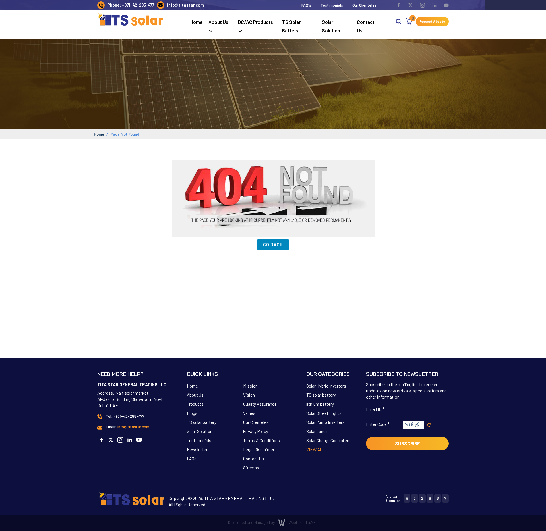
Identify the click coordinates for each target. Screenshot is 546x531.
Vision (249, 394)
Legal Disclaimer (258, 449)
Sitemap (251, 467)
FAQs (192, 458)
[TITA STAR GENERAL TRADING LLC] (130, 18)
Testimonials (331, 5)
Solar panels (317, 431)
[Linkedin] (431, 5)
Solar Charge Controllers (328, 440)
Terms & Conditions (261, 440)
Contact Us (366, 26)
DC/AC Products (255, 22)
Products (195, 404)
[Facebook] (395, 5)
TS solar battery (291, 26)
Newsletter (197, 449)
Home (196, 22)
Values (249, 413)
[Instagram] (419, 5)
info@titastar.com (185, 4)
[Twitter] (407, 5)
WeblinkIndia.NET (303, 522)
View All (315, 449)
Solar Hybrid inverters (326, 385)
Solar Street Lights (324, 413)
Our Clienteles (364, 5)
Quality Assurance (260, 404)
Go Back (273, 244)
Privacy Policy (255, 431)
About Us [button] (218, 22)
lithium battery (320, 404)
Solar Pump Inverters (325, 422)
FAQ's (306, 5)
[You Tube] (443, 5)
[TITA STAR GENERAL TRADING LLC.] (131, 497)
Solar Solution (331, 26)
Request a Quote (432, 21)
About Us (195, 394)
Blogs (192, 413)
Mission (250, 385)
